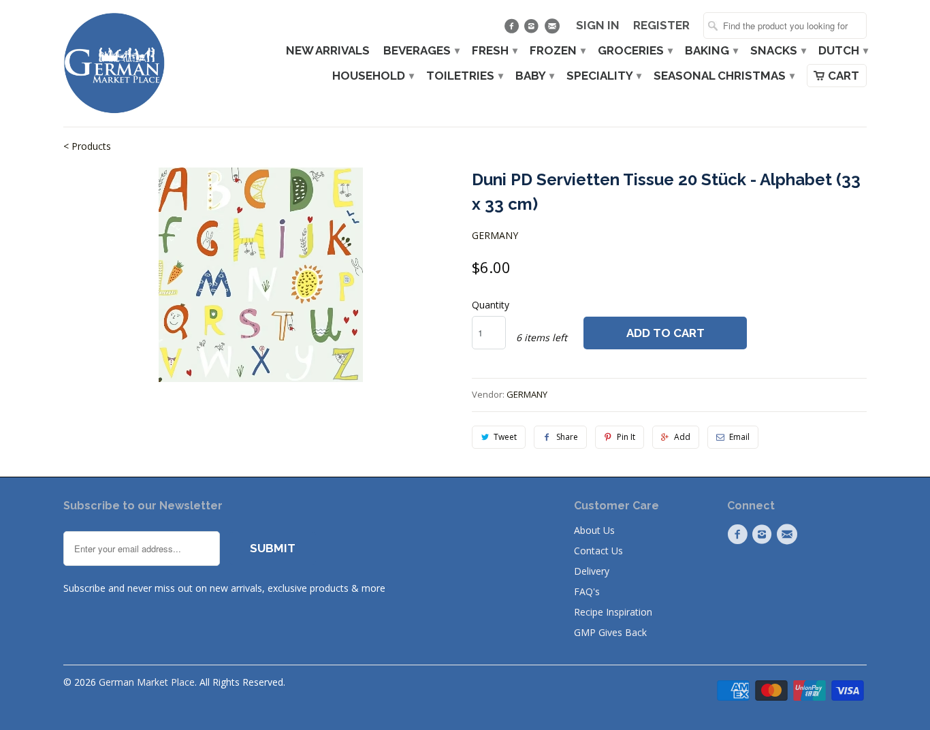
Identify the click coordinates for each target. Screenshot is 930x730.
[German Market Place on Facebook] (513, 29)
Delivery (591, 571)
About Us (594, 530)
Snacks (777, 50)
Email (739, 437)
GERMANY (495, 235)
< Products (87, 146)
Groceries (634, 50)
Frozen (557, 50)
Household (372, 75)
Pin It (626, 437)
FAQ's (587, 591)
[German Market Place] (114, 63)
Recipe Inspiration (613, 611)
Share (567, 437)
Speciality (603, 75)
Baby (534, 75)
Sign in (598, 25)
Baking (711, 50)
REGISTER (661, 25)
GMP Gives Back (610, 632)
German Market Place (147, 682)
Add (682, 437)
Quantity (490, 304)
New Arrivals (328, 50)
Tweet (505, 437)
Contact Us (598, 550)
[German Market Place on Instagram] (533, 29)
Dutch (842, 50)
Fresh (494, 50)
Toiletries (464, 75)
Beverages (420, 50)
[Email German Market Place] (553, 29)
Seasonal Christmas (723, 75)
